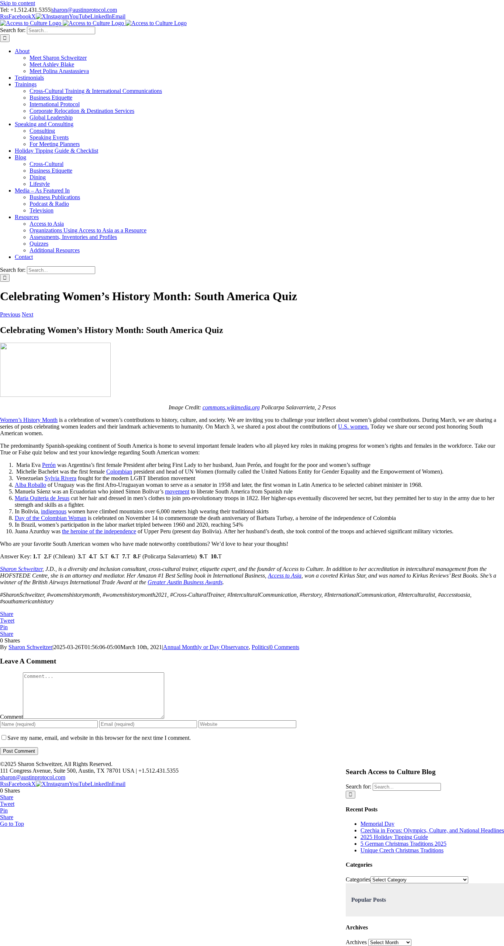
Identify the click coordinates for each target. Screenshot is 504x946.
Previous (10, 314)
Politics (260, 647)
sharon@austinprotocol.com (84, 10)
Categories (358, 879)
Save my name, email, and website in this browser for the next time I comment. (99, 738)
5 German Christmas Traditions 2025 (403, 844)
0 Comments (284, 647)
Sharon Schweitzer (30, 647)
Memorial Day (377, 824)
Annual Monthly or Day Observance (206, 647)
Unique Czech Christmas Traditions (401, 850)
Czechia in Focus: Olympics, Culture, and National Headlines (432, 830)
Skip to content (17, 3)
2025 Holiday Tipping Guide (394, 837)
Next (27, 314)
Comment (11, 717)
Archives (356, 942)
